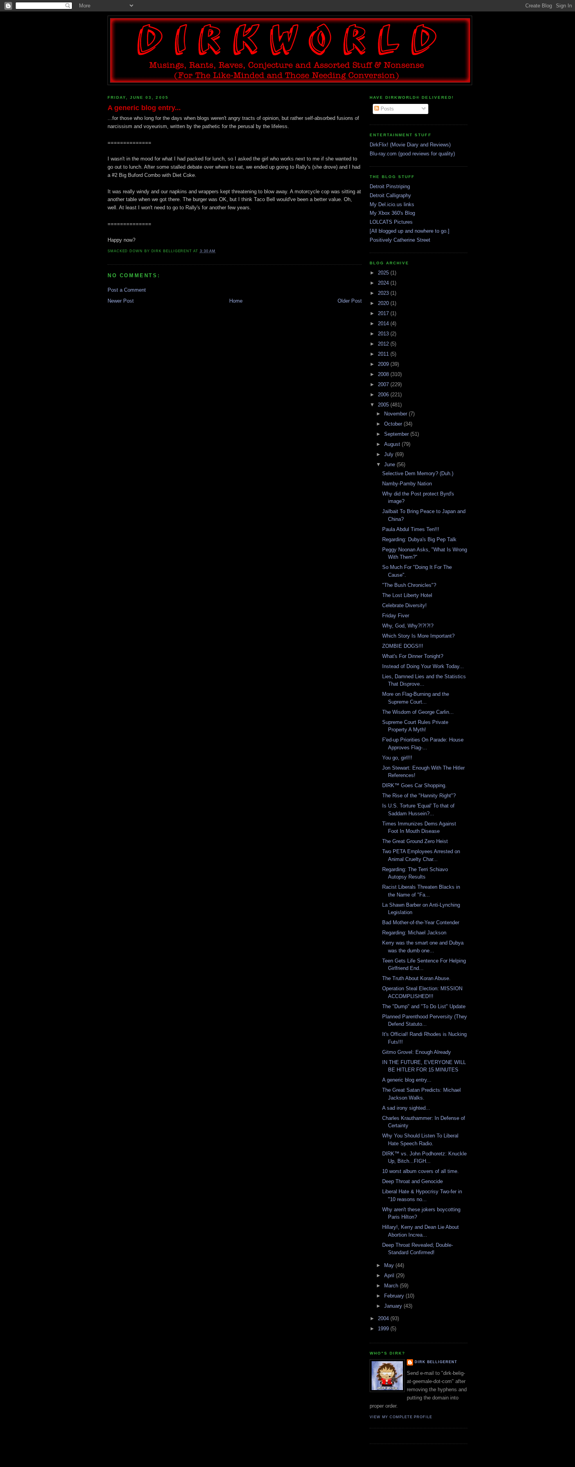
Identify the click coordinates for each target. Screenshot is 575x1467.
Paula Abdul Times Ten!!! (410, 529)
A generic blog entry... (144, 108)
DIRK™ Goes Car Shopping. (414, 785)
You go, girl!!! (397, 758)
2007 (384, 384)
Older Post (350, 301)
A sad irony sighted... (406, 1108)
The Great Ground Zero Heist (415, 841)
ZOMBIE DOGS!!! (402, 646)
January (394, 1306)
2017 (384, 313)
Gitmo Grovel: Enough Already (416, 1052)
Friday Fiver (395, 616)
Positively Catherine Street (400, 240)
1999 (384, 1329)
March (392, 1286)
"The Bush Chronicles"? (409, 585)
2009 (384, 364)
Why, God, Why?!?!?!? (407, 626)
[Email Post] (218, 251)
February (395, 1296)
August (393, 444)
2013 (384, 334)
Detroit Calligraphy (390, 195)
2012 (384, 344)
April (390, 1275)
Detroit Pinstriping (390, 186)
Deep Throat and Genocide (412, 1181)
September (397, 434)
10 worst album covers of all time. (420, 1171)
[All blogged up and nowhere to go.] (409, 231)
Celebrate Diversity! (404, 605)
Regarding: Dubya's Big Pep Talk (419, 539)
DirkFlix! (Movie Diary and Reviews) (410, 145)
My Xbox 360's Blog (392, 213)
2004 (384, 1318)
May (389, 1265)
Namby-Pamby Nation (407, 484)
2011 (384, 354)
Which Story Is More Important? (418, 636)
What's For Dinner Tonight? (412, 656)
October (394, 424)
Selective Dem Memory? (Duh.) (417, 473)
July (389, 454)
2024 (384, 283)
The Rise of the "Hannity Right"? (419, 796)
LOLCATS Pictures (391, 222)
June (390, 464)
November (396, 414)
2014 (384, 323)
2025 (384, 273)
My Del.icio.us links (392, 204)
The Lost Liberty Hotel (407, 595)
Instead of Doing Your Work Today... (423, 666)
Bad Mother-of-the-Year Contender (420, 922)
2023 (384, 293)
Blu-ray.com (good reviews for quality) (412, 154)
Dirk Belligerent (436, 1362)
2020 (384, 303)
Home (236, 301)
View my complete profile (401, 1417)
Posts (386, 109)
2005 (384, 405)
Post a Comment (127, 290)
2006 (384, 394)
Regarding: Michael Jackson (414, 933)
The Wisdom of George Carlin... (418, 712)
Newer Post (121, 301)
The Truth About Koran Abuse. (416, 978)
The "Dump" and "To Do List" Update (423, 1006)
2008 (384, 374)
